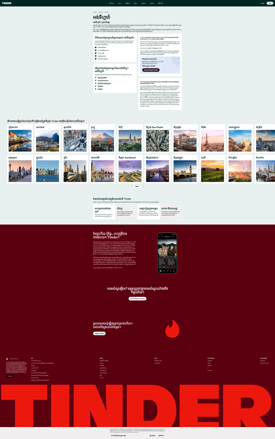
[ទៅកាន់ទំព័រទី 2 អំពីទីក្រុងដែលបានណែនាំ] (139, 186)
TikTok (209, 363)
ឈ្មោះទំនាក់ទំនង (103, 370)
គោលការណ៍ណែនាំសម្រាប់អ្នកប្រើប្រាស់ (39, 373)
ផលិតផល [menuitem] (111, 3)
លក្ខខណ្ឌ (33, 365)
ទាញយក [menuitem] (143, 3)
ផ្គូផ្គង (156, 48)
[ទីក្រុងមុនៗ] (131, 186)
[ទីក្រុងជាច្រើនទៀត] (143, 186)
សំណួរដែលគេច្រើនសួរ (104, 360)
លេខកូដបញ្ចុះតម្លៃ (103, 373)
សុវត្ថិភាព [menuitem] (128, 3)
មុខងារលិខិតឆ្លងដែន (159, 51)
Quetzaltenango (103, 80)
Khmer (10, 376)
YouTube (210, 365)
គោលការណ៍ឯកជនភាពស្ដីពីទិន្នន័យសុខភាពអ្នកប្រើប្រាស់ (42, 363)
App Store (262, 360)
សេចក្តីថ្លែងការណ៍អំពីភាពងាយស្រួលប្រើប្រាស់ (40, 380)
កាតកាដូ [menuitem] (152, 3)
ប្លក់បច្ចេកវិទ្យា (157, 363)
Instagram (210, 360)
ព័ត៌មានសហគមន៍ (34, 377)
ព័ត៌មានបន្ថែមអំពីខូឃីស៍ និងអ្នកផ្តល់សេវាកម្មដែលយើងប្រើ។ (152, 430)
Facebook (210, 370)
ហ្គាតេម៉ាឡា (100, 12)
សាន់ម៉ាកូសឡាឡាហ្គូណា (104, 83)
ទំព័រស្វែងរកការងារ (158, 360)
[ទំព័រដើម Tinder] (7, 3)
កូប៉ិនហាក (100, 86)
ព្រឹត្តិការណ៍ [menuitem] (160, 3)
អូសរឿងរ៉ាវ (102, 365)
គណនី (169, 42)
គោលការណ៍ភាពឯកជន (36, 360)
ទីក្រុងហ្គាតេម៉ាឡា (102, 77)
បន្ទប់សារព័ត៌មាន (103, 368)
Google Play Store (264, 363)
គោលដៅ (94, 12)
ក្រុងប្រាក (100, 89)
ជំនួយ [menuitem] (135, 3)
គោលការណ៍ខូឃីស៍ (35, 368)
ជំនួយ (101, 375)
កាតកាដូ (101, 377)
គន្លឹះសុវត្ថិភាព (165, 81)
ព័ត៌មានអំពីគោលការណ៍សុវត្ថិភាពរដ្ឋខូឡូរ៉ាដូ (39, 375)
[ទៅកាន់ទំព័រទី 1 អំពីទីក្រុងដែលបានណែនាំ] (137, 186)
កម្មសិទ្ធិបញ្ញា (33, 370)
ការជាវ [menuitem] (119, 3)
